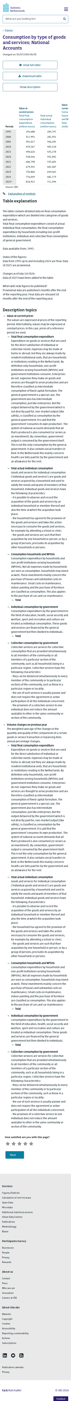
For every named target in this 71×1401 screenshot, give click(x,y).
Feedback (60, 1399)
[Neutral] (19, 1143)
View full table (32, 65)
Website (6, 1314)
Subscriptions (9, 1343)
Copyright (7, 1319)
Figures (9, 30)
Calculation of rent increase (16, 1198)
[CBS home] (17, 7)
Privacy (5, 1258)
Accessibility (8, 1329)
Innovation (8, 1293)
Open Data (7, 1203)
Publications (8, 1222)
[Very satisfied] (31, 1143)
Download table (32, 76)
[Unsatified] (14, 1143)
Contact (6, 1278)
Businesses (8, 1248)
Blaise (5, 1232)
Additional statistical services (17, 1212)
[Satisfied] (25, 1143)
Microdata (7, 1207)
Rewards (6, 1262)
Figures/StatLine (11, 1193)
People (5, 1253)
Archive (6, 1338)
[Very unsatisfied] (8, 1143)
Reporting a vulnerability (15, 1333)
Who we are (8, 1288)
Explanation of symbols (22, 194)
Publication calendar (13, 1367)
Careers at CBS (9, 1298)
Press (5, 1283)
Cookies (6, 1324)
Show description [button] (30, 87)
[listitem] (5, 1355)
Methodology (9, 1227)
